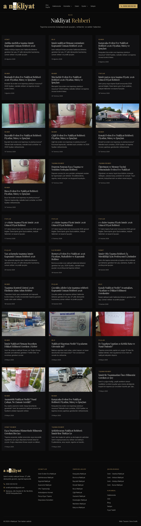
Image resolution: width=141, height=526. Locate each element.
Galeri (77, 6)
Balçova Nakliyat (79, 507)
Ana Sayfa (48, 6)
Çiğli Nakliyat (77, 492)
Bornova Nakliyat (79, 477)
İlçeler (84, 6)
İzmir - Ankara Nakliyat (115, 477)
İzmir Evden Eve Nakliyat (47, 474)
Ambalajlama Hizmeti (45, 492)
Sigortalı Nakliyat (44, 481)
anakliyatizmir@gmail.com (15, 487)
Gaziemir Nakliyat (79, 496)
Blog (109, 503)
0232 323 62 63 (129, 6)
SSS (108, 499)
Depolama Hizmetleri (45, 500)
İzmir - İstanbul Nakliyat (115, 474)
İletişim (109, 506)
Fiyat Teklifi (111, 510)
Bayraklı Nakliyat (79, 481)
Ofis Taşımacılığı (44, 489)
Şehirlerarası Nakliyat (45, 477)
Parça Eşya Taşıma (45, 496)
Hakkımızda (56, 6)
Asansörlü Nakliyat (44, 485)
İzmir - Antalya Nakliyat (115, 481)
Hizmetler (66, 6)
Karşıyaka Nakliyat (79, 474)
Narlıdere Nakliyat (79, 504)
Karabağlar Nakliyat (80, 500)
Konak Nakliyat (78, 485)
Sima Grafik (133, 521)
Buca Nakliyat (78, 489)
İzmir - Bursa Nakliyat (114, 485)
